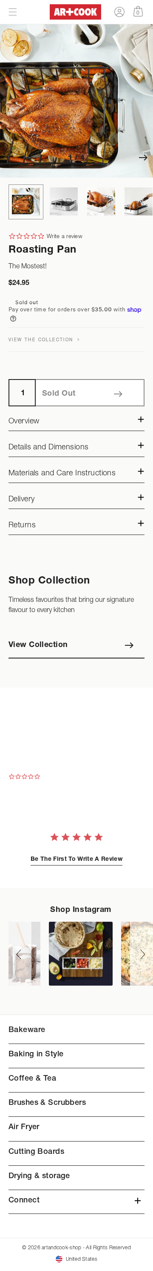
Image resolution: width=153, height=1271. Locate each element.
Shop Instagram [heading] (80, 910)
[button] (12, 12)
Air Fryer (24, 1127)
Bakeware (26, 1030)
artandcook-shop (61, 1247)
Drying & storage (39, 1176)
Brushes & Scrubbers (47, 1103)
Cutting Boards (36, 1152)
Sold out (58, 394)
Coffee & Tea (32, 1079)
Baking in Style (35, 1054)
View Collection (38, 645)
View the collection (42, 339)
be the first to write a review (76, 860)
